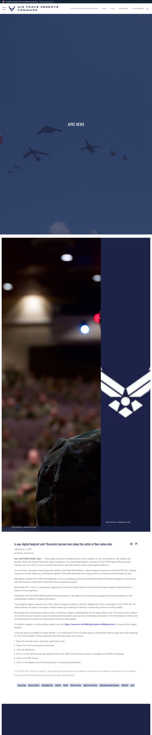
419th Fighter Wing (47, 685)
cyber (132, 685)
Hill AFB (65, 685)
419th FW (58, 685)
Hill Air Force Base (76, 685)
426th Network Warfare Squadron (109, 685)
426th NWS (125, 685)
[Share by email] (136, 543)
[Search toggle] (148, 8)
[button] (47, 2)
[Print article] (131, 543)
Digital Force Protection (90, 685)
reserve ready (22, 685)
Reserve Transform (33, 685)
